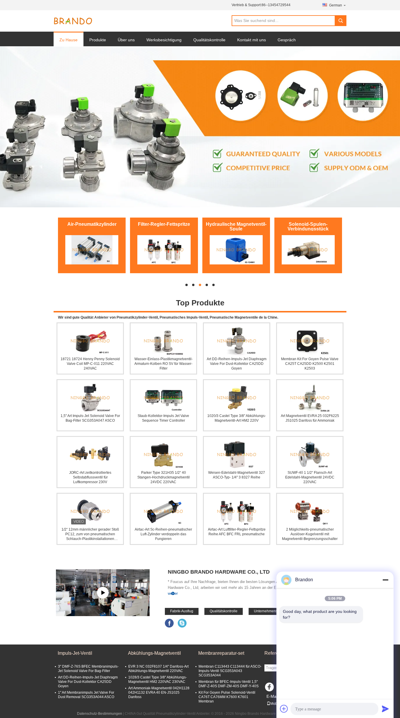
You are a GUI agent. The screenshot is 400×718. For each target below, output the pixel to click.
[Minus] (385, 579)
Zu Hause (68, 39)
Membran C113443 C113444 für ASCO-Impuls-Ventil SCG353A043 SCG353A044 (230, 670)
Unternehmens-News (271, 611)
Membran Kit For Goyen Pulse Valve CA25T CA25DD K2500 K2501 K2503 (310, 363)
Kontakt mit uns (251, 39)
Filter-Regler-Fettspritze (164, 224)
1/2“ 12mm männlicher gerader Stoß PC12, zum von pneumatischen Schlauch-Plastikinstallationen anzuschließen (90, 534)
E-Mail (272, 696)
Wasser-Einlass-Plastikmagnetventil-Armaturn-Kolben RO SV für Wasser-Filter (163, 363)
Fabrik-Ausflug (181, 611)
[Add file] (284, 708)
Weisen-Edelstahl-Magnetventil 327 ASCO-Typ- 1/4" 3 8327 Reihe (236, 475)
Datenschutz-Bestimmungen (99, 714)
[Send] (385, 708)
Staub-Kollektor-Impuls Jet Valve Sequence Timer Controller (163, 418)
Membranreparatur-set (221, 653)
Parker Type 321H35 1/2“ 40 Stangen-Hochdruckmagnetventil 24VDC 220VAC (163, 477)
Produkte (97, 39)
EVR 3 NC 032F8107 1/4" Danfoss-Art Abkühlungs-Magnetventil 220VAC (158, 668)
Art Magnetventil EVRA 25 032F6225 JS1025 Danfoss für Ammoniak (310, 418)
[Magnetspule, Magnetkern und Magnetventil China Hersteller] (103, 592)
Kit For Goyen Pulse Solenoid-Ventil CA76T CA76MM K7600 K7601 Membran (227, 696)
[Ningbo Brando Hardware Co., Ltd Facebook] (169, 623)
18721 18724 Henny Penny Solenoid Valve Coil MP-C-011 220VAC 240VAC (90, 363)
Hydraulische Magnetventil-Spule (236, 226)
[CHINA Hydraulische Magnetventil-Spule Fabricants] (236, 249)
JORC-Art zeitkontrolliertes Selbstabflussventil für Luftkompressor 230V (90, 477)
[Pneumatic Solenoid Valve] (200, 126)
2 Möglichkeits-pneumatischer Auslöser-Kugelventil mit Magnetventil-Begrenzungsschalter (310, 534)
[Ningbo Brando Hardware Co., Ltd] (73, 21)
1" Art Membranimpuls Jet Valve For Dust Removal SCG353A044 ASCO (86, 694)
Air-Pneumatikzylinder (92, 224)
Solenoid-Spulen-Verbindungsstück (308, 226)
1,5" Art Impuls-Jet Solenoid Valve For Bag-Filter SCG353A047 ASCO (90, 418)
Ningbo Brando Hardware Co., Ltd (219, 572)
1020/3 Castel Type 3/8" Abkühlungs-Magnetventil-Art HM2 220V (236, 418)
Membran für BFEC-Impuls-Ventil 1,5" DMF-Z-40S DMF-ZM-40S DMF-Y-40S (229, 684)
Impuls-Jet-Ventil (75, 653)
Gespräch (287, 39)
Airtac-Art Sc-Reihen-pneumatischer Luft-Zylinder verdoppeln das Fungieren (163, 534)
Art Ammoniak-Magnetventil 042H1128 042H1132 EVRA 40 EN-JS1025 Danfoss (158, 692)
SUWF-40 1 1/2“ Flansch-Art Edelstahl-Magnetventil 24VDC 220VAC (309, 477)
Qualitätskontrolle (209, 39)
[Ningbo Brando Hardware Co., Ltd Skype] (182, 623)
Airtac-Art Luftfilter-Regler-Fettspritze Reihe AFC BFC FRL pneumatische (237, 531)
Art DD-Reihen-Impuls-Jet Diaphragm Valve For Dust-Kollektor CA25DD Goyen (236, 363)
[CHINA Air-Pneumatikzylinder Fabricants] (91, 249)
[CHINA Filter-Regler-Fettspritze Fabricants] (163, 249)
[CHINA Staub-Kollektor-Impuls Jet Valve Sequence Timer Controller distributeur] (163, 397)
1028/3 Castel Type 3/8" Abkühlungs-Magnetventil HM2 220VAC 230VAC (157, 679)
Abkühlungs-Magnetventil (154, 653)
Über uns (126, 39)
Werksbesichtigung (164, 39)
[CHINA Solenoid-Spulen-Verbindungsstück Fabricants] (308, 249)
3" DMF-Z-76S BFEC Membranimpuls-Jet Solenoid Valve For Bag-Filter (88, 668)
